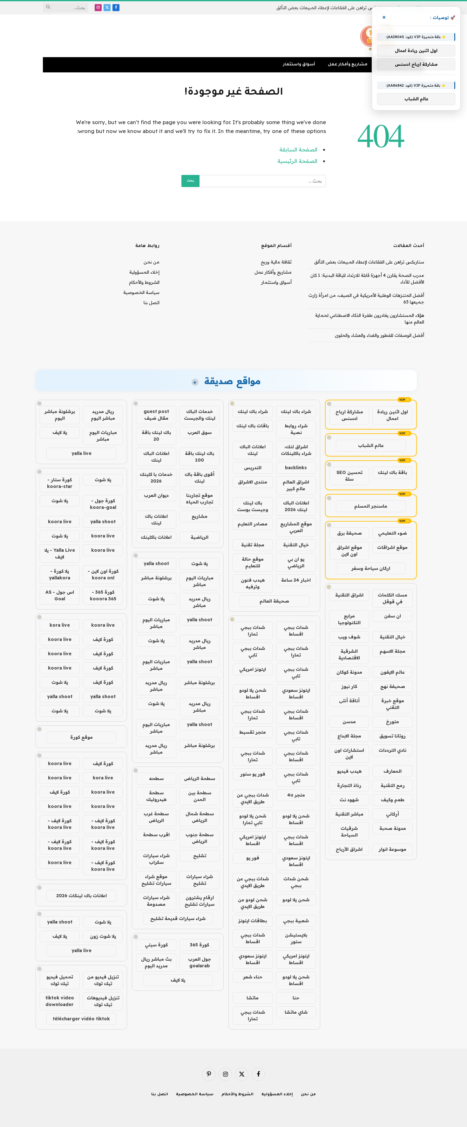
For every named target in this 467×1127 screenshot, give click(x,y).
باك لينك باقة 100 (199, 456)
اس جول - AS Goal (59, 595)
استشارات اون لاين (349, 753)
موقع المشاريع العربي (296, 527)
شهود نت (349, 800)
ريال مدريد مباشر (200, 602)
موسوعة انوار (392, 849)
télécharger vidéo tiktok (81, 1019)
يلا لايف (178, 980)
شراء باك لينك (296, 411)
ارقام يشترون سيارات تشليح (199, 901)
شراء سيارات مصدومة (156, 901)
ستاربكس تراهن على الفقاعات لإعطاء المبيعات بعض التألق (331, 7)
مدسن (349, 721)
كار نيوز (349, 686)
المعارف (392, 771)
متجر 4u (296, 795)
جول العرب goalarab (199, 962)
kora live (60, 625)
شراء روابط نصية (296, 429)
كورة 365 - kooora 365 (103, 595)
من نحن (151, 262)
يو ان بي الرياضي (296, 562)
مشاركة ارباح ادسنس (349, 415)
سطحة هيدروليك (156, 796)
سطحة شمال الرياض (200, 817)
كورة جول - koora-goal (103, 504)
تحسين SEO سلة (349, 476)
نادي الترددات (392, 750)
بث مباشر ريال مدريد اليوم (156, 962)
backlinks (296, 467)
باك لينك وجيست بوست (252, 506)
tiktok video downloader (59, 1001)
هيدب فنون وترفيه (253, 583)
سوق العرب (199, 432)
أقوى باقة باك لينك (199, 477)
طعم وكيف (392, 800)
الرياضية (199, 537)
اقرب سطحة (156, 834)
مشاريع (199, 516)
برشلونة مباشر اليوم (59, 415)
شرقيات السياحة (349, 831)
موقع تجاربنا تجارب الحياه (199, 498)
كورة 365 (199, 945)
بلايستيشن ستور (296, 938)
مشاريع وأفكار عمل (348, 65)
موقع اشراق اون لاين (349, 550)
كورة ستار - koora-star (59, 483)
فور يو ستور (252, 774)
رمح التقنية (393, 785)
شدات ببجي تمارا (252, 630)
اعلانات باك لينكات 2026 (81, 895)
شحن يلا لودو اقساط (252, 693)
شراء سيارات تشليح (199, 880)
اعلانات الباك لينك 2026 (296, 506)
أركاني (392, 814)
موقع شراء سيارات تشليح (156, 880)
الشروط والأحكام (144, 282)
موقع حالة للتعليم (253, 562)
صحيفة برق (349, 533)
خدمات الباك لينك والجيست (199, 415)
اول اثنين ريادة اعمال (392, 415)
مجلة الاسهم (392, 651)
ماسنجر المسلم (370, 506)
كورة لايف (103, 639)
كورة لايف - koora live (103, 824)
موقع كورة (81, 737)
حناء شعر (252, 977)
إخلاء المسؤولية (144, 272)
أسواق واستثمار (299, 65)
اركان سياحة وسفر (370, 568)
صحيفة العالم (274, 601)
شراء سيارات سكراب (156, 859)
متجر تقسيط (252, 732)
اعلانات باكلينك (156, 537)
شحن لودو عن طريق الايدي (252, 903)
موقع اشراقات (392, 547)
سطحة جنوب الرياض (199, 838)
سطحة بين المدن (199, 796)
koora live (59, 521)
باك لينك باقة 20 (156, 436)
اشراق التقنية (349, 595)
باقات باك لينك (252, 426)
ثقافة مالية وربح (276, 262)
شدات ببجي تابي (252, 651)
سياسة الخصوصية (141, 292)
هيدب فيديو (349, 771)
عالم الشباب (371, 445)
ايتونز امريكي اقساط (252, 840)
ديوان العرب (156, 495)
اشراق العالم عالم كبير (296, 485)
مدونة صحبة (392, 828)
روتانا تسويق (392, 736)
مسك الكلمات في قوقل (392, 598)
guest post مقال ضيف (156, 415)
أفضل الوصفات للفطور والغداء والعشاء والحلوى (379, 335)
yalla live (81, 453)
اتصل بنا (151, 302)
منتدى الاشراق (252, 482)
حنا (296, 998)
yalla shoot (156, 563)
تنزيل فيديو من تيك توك (103, 980)
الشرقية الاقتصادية (349, 654)
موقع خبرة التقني (392, 704)
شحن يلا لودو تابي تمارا (252, 819)
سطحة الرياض (199, 778)
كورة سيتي (156, 945)
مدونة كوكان (349, 672)
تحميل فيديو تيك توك (59, 980)
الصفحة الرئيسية (297, 160)
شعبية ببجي (296, 921)
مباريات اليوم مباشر (199, 581)
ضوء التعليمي (392, 533)
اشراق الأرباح (349, 849)
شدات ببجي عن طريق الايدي (253, 798)
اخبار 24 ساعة (296, 580)
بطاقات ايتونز (252, 921)
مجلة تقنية (252, 545)
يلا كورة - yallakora (59, 574)
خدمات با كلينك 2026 (156, 477)
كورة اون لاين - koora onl (103, 574)
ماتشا (253, 998)
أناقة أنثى (349, 701)
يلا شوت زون (103, 936)
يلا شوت (199, 563)
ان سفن (392, 616)
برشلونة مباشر (156, 578)
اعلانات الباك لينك (253, 450)
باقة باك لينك (392, 472)
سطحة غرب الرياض (156, 817)
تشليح (199, 855)
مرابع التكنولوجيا (349, 619)
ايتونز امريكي (252, 669)
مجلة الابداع (349, 736)
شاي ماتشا (296, 1012)
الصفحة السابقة (298, 149)
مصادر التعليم (252, 524)
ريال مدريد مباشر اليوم (103, 415)
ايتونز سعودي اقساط (296, 693)
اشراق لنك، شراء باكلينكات (296, 450)
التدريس (252, 467)
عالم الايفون (392, 672)
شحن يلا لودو (295, 900)
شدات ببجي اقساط (296, 630)
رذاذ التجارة (349, 785)
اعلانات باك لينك (156, 519)
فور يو (252, 858)
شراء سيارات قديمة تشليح (178, 918)
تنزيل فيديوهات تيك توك (103, 1001)
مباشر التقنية (349, 814)
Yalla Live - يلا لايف (59, 553)
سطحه (156, 778)
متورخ (392, 721)
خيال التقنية (392, 637)
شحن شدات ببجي (295, 882)
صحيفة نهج (392, 686)
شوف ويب (349, 637)
